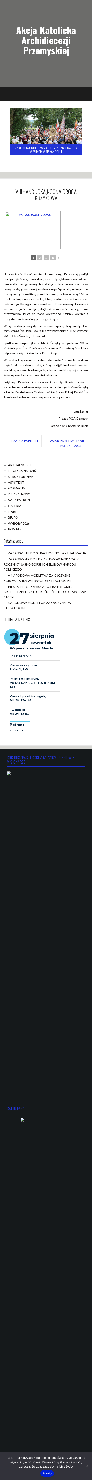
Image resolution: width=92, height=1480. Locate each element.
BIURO (13, 517)
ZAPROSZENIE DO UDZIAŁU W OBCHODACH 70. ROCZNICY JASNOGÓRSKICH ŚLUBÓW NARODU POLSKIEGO (42, 564)
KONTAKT (16, 529)
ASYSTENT (16, 482)
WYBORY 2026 (19, 523)
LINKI (12, 512)
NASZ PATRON (19, 500)
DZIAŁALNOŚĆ (19, 494)
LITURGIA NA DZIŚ (22, 471)
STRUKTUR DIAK (20, 477)
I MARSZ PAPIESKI (24, 441)
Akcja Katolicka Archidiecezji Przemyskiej (46, 40)
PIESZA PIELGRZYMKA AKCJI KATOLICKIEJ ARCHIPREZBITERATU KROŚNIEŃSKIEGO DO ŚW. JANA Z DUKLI (45, 592)
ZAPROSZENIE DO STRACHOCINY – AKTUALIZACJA (47, 553)
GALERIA (14, 506)
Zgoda (47, 1473)
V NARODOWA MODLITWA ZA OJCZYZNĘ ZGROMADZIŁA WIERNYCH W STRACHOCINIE (46, 149)
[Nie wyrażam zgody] (86, 1466)
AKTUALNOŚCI (19, 465)
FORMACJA (16, 488)
